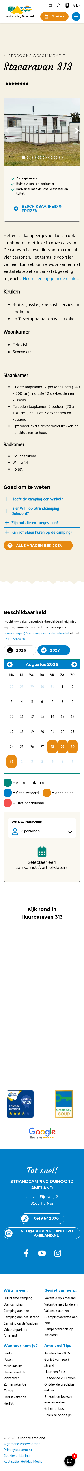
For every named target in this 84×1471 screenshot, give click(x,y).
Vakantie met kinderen (61, 1304)
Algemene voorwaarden (22, 1443)
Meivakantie (13, 1365)
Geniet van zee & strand (57, 1362)
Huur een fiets (55, 1371)
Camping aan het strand (21, 1317)
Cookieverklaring (17, 1455)
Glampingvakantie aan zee (61, 1320)
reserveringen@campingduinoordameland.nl (36, 633)
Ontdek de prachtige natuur (59, 1387)
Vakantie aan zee (57, 1310)
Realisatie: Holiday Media (23, 1461)
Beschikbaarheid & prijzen (42, 208)
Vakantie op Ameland (60, 1298)
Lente (8, 1353)
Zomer (8, 1390)
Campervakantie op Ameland (58, 1332)
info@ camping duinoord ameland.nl (46, 1233)
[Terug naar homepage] (19, 11)
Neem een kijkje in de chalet (50, 278)
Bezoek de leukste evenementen (58, 1399)
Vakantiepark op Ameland (15, 1332)
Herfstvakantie (15, 1397)
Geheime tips (54, 1408)
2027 (55, 650)
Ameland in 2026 (57, 1353)
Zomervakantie (15, 1384)
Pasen (8, 1359)
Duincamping (13, 1304)
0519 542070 (46, 1218)
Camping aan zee (16, 1310)
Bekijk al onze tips (58, 1414)
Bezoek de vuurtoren (60, 1378)
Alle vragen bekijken (39, 545)
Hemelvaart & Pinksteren (15, 1375)
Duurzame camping (18, 1298)
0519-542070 (14, 638)
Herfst (9, 1403)
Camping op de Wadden (21, 1323)
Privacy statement (18, 1449)
